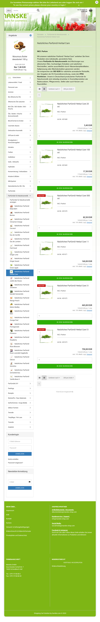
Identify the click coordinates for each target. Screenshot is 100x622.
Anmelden (19, 454)
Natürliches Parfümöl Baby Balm (19, 207)
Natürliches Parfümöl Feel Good (19, 246)
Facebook (55, 530)
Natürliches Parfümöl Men (19, 312)
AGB (7, 515)
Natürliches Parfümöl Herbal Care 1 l (73, 242)
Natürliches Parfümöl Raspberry (19, 338)
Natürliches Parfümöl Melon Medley (19, 305)
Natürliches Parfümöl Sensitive (19, 364)
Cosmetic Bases (13, 126)
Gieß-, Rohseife (13, 162)
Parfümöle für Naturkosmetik (18, 196)
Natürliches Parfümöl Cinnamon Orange (19, 220)
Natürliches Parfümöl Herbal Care (19, 273)
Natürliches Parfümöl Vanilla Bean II (19, 378)
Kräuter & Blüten (13, 176)
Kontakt (8, 519)
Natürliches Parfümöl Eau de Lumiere (19, 240)
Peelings (11, 388)
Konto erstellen (13, 459)
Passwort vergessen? (15, 463)
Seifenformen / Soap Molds (17, 403)
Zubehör (11, 427)
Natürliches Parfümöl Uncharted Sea (19, 371)
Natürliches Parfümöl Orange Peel (19, 319)
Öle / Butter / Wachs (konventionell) (15, 115)
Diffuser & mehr (13, 135)
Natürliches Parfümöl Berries (19, 214)
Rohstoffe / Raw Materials (17, 398)
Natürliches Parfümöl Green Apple (19, 266)
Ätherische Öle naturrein (16, 102)
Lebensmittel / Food (15, 82)
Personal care (13, 87)
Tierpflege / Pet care (15, 417)
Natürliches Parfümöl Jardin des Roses (19, 279)
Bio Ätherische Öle (14, 97)
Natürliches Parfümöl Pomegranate (19, 325)
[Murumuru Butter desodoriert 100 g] (20, 46)
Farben (10, 152)
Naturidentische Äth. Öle (16, 186)
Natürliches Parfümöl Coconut (19, 227)
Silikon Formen (13, 408)
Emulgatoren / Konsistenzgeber (14, 141)
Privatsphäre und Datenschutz (16, 535)
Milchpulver (12, 181)
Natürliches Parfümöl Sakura (19, 358)
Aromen (10, 92)
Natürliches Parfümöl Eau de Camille (19, 233)
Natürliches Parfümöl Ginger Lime (19, 253)
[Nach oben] (93, 618)
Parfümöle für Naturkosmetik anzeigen (20, 201)
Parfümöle (11, 191)
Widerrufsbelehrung (58, 566)
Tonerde (11, 422)
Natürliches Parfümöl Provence (19, 332)
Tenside (11, 412)
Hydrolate (11, 167)
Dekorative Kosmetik (15, 130)
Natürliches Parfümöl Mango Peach (19, 299)
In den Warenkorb (65, 142)
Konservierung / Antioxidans (17, 171)
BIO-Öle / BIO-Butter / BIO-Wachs (17, 108)
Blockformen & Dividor (15, 121)
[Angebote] (31, 35)
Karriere (8, 523)
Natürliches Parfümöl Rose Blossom (19, 345)
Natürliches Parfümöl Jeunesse (19, 286)
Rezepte (11, 393)
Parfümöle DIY (13, 383)
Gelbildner (11, 157)
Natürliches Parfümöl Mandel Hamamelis (19, 292)
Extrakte (11, 147)
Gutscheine (16, 77)
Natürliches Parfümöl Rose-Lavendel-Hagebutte (19, 351)
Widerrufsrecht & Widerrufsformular (18, 531)
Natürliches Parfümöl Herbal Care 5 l (73, 329)
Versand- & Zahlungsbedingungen (17, 527)
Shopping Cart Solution (42, 613)
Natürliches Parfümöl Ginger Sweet (19, 260)
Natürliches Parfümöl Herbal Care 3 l (73, 285)
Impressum (10, 510)
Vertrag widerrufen (72, 562)
